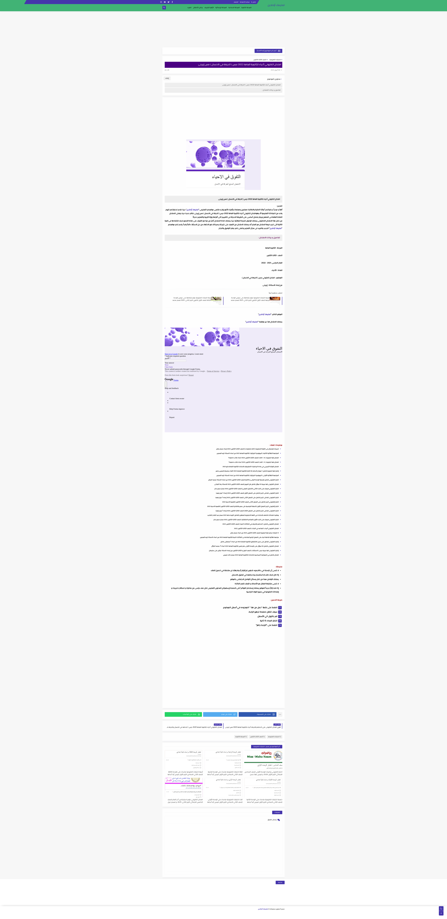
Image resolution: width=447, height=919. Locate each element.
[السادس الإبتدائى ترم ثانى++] (264, 916)
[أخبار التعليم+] (219, 916)
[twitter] (168, 2)
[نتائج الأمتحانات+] (197, 916)
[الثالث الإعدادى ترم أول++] (219, 913)
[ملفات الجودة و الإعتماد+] (212, 916)
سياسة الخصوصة (245, 2)
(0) (166, 70)
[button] (257, 714)
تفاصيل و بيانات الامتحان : (271, 90)
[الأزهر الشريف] (260, 916)
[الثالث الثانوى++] (253, 913)
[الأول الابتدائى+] (208, 913)
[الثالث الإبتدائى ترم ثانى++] (178, 913)
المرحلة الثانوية (246, 7)
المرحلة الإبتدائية (221, 7)
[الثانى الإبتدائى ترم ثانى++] (189, 913)
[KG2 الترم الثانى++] (227, 916)
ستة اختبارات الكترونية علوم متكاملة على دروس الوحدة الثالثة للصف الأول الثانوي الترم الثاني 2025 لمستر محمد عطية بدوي (191, 299)
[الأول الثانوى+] (279, 913)
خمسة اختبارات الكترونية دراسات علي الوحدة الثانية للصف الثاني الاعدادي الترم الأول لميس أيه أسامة (264, 801)
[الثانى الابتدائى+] (197, 913)
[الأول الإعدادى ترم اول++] (242, 913)
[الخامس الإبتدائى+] (282, 916)
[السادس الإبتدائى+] (271, 916)
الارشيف (236, 2)
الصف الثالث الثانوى (259, 60)
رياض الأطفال (198, 7)
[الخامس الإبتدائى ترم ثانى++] (275, 916)
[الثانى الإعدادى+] (234, 913)
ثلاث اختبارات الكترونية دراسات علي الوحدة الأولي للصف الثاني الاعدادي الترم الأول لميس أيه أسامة (224, 801)
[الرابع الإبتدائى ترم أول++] (171, 913)
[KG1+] (245, 916)
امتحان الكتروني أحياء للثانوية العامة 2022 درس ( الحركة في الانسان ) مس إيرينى (251, 85)
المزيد (189, 7)
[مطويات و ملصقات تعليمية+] (208, 916)
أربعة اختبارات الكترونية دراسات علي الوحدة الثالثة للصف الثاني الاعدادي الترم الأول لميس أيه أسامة (185, 773)
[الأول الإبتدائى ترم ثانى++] (201, 913)
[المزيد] (223, 916)
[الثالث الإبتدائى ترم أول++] (182, 913)
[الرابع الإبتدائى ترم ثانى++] (167, 913)
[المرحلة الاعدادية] (249, 913)
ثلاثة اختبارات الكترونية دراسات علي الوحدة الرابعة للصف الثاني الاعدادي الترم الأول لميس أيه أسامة (224, 773)
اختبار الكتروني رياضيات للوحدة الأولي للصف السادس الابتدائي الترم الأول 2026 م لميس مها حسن (263, 773)
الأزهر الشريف (209, 7)
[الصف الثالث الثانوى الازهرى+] (256, 916)
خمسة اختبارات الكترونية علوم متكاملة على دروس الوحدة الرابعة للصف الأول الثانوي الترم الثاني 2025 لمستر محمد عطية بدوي (250, 299)
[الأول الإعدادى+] (245, 913)
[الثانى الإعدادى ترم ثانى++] (227, 913)
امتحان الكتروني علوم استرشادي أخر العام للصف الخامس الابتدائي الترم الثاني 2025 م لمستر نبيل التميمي (185, 801)
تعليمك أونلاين (276, 5)
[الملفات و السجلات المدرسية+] (204, 916)
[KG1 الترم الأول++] (241, 916)
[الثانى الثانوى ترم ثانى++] (260, 913)
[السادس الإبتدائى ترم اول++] (267, 916)
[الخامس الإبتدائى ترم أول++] (279, 916)
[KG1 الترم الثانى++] (238, 916)
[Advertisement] (223, 29)
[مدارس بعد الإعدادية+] (200, 916)
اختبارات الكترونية (275, 60)
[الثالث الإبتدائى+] (186, 913)
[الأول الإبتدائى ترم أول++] (204, 913)
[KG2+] (234, 916)
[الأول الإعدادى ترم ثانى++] (238, 913)
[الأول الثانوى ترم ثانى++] (271, 913)
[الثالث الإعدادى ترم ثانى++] (216, 913)
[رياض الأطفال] (249, 916)
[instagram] (161, 2)
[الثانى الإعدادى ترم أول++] (230, 913)
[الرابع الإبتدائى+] (175, 913)
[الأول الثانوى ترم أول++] (275, 913)
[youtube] (164, 2)
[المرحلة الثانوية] (283, 913)
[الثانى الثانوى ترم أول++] (264, 913)
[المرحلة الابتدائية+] (253, 916)
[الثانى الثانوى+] (268, 913)
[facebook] (172, 2)
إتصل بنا (253, 2)
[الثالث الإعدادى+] (223, 913)
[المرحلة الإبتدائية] (212, 913)
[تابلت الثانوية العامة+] (215, 916)
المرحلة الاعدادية (234, 7)
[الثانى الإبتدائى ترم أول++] (193, 913)
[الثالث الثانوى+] (257, 913)
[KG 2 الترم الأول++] (230, 916)
